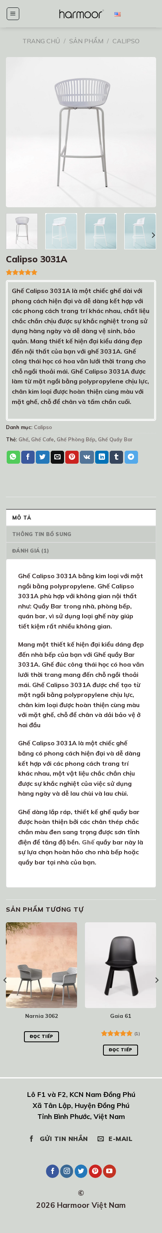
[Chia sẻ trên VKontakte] (87, 457)
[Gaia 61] (120, 965)
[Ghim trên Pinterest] (72, 457)
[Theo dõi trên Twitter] (81, 1171)
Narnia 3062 (41, 1015)
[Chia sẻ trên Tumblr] (116, 457)
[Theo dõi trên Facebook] (52, 1171)
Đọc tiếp (41, 1036)
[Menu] (13, 13)
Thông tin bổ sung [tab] (41, 534)
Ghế (23, 439)
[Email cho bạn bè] (57, 457)
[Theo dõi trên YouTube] (109, 1171)
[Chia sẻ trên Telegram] (131, 457)
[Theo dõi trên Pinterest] (95, 1171)
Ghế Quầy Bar (115, 439)
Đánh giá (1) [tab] (30, 550)
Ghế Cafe (42, 439)
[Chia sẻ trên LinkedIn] (102, 457)
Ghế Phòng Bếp (76, 439)
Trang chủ (41, 41)
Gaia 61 (120, 1015)
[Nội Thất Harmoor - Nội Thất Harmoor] (81, 13)
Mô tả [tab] (21, 517)
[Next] (153, 235)
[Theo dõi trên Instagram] (66, 1171)
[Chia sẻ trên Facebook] (28, 457)
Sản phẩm (86, 41)
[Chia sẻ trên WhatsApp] (13, 457)
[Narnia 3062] (41, 965)
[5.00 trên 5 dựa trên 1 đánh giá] (81, 272)
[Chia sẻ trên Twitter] (42, 457)
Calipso (126, 41)
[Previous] (5, 996)
